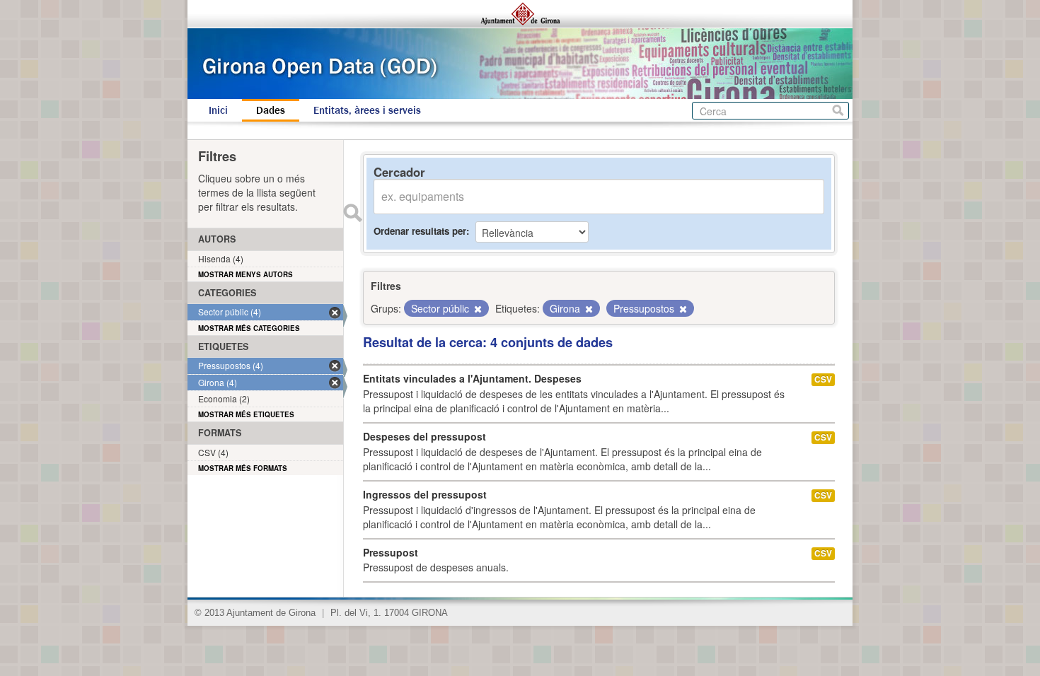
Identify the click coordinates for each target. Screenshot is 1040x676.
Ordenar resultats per (420, 231)
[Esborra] (477, 309)
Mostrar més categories (249, 328)
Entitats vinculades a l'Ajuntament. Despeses (472, 378)
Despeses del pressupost (424, 436)
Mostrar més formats (242, 468)
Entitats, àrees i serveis (367, 110)
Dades (270, 110)
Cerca (838, 111)
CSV (823, 379)
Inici (218, 110)
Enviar (352, 212)
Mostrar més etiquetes (246, 414)
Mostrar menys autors (245, 274)
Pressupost (390, 552)
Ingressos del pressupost (425, 494)
